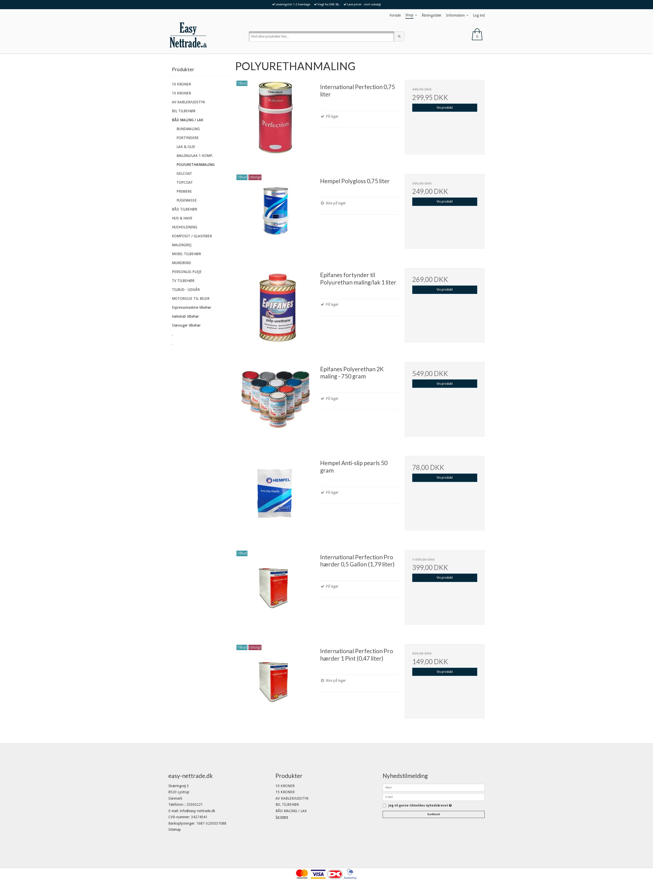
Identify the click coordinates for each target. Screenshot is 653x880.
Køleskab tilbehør (185, 316)
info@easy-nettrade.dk (197, 811)
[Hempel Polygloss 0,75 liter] (275, 214)
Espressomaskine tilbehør (191, 307)
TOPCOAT (185, 182)
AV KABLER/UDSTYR (188, 102)
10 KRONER (181, 84)
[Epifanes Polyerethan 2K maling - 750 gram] (275, 402)
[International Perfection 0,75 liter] (275, 119)
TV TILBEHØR (183, 281)
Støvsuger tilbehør (186, 325)
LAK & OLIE (186, 147)
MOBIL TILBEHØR (186, 254)
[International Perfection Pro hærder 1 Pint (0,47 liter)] (275, 684)
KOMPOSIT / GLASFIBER (192, 236)
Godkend (433, 814)
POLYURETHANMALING (196, 165)
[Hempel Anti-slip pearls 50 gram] (275, 496)
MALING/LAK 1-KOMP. (195, 156)
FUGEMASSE (187, 200)
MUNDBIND (181, 263)
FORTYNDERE (188, 138)
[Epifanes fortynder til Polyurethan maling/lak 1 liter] (275, 308)
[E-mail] (434, 797)
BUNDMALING (188, 129)
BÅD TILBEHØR (184, 209)
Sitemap (174, 829)
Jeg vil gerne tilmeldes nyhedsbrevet (420, 805)
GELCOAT (184, 173)
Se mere (281, 817)
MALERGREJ (181, 245)
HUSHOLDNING (184, 227)
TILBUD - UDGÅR (186, 290)
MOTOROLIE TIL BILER (190, 298)
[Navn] (434, 787)
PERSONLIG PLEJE (187, 272)
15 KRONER (181, 93)
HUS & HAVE (182, 218)
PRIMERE (184, 191)
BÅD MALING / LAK (187, 120)
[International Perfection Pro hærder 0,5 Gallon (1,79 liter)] (275, 590)
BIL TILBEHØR (183, 111)
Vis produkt (445, 107)
